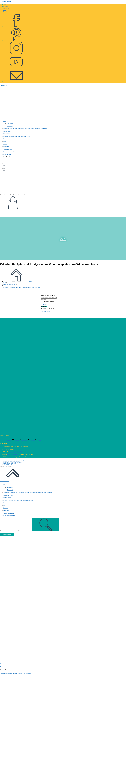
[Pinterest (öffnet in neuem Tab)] (16, 39)
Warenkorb (6, 11)
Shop (4, 4)
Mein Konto (6, 8)
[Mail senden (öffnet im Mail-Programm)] (16, 80)
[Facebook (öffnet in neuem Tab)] (16, 25)
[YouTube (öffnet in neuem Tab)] (16, 66)
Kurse (4, 10)
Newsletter (5, 6)
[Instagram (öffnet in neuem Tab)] (16, 52)
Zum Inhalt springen (5, 1)
